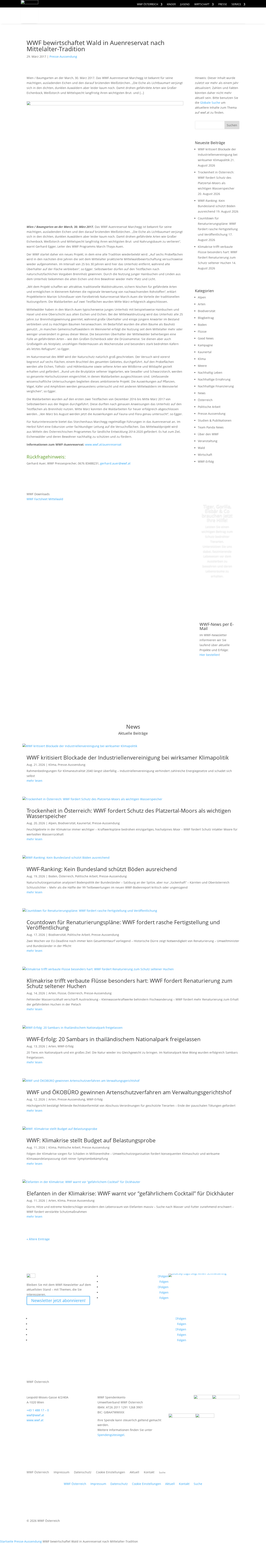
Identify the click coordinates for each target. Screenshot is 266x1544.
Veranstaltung (207, 441)
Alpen (202, 297)
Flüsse (202, 331)
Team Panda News (211, 427)
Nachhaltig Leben (210, 372)
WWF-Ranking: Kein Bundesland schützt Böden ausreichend (216, 206)
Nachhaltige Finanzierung (216, 386)
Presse (222, 4)
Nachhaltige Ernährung (214, 379)
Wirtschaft (201, 4)
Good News (206, 338)
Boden (202, 325)
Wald (201, 448)
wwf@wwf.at (35, 1415)
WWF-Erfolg (206, 461)
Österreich (205, 400)
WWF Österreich (147, 4)
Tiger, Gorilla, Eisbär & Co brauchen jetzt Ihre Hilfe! (217, 513)
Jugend (185, 4)
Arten (202, 304)
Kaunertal (205, 352)
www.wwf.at (35, 1420)
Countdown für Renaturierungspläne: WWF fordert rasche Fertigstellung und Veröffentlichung (123, 924)
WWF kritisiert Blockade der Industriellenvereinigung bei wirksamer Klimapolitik (218, 154)
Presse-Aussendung (63, 56)
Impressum (61, 1472)
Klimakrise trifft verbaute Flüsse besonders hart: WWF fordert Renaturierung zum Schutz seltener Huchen (129, 983)
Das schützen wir (70, 15)
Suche (198, 1484)
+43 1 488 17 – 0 (38, 1410)
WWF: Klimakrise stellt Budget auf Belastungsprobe (91, 1140)
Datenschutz (82, 1472)
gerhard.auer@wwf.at (115, 463)
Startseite (6, 1541)
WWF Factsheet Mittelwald (45, 499)
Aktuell (231, 11)
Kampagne (205, 345)
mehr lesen (34, 781)
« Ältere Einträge (38, 1239)
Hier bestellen (209, 655)
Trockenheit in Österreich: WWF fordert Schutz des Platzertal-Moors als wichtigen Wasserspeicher (129, 813)
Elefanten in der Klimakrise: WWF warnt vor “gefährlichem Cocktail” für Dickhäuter (130, 1193)
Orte (142, 15)
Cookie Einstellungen (110, 1472)
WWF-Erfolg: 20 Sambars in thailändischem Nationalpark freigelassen (114, 1039)
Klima (202, 359)
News (202, 393)
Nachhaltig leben (70, 23)
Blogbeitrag (206, 318)
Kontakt (149, 1472)
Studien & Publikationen (215, 420)
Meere (202, 366)
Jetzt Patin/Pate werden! (217, 594)
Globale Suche (210, 103)
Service (236, 4)
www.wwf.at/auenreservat (103, 444)
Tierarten (115, 15)
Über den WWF (208, 434)
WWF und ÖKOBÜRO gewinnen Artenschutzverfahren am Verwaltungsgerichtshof (129, 1092)
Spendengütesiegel (110, 1435)
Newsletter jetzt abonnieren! (58, 1300)
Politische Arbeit (209, 407)
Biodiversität (206, 311)
